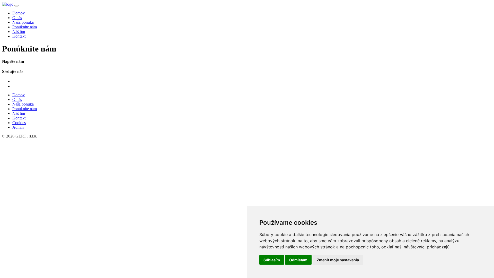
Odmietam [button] (298, 260)
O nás (17, 17)
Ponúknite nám (24, 27)
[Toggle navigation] (16, 5)
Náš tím (18, 31)
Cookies (19, 122)
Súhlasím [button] (271, 260)
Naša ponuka (23, 22)
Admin (18, 127)
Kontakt (18, 36)
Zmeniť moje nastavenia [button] (338, 260)
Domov (18, 13)
